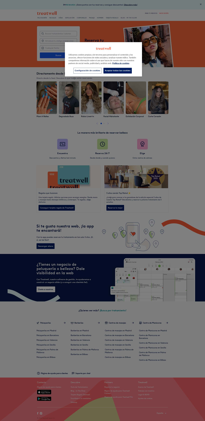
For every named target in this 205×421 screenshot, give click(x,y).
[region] (103, 59)
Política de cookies (120, 63)
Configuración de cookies (87, 71)
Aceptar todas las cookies (117, 71)
